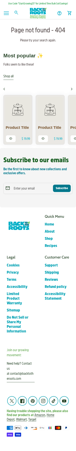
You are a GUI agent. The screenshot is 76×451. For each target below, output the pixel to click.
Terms (11, 280)
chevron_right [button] (71, 89)
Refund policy (55, 287)
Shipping (52, 272)
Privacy (13, 272)
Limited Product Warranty (14, 298)
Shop (49, 239)
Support (51, 265)
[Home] (38, 13)
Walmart (21, 419)
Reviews (51, 280)
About (50, 231)
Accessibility (17, 287)
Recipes (51, 246)
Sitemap (13, 310)
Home (49, 224)
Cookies (13, 265)
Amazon (39, 415)
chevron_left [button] (4, 89)
